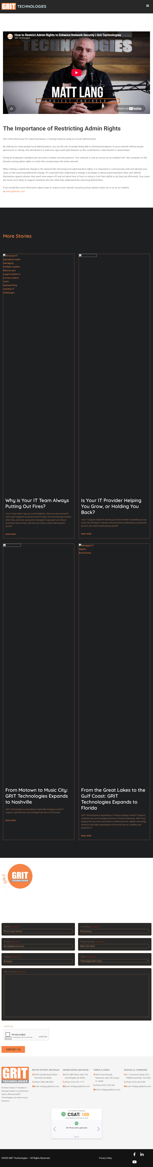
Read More (10, 534)
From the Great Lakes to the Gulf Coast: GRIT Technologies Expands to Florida (113, 799)
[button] (147, 5)
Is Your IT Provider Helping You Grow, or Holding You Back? (111, 506)
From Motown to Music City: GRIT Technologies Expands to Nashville (36, 796)
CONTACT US (13, 1049)
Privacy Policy (105, 1158)
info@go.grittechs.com (49, 1086)
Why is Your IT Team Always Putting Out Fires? (37, 503)
